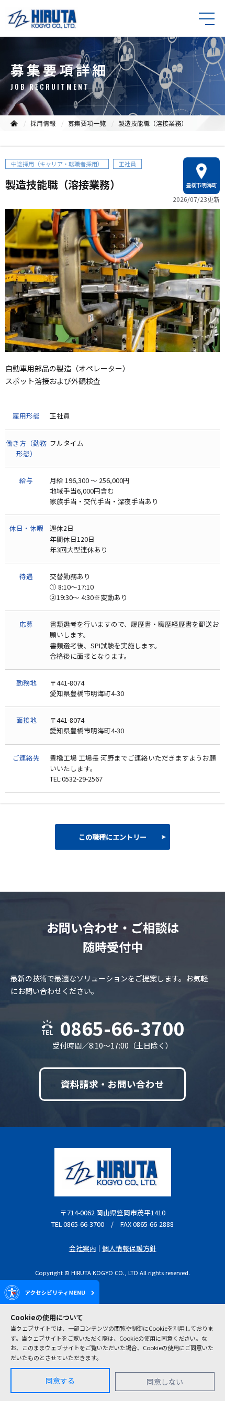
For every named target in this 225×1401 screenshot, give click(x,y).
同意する (60, 1380)
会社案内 (82, 1248)
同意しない (165, 1381)
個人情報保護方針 (129, 1248)
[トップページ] (14, 123)
